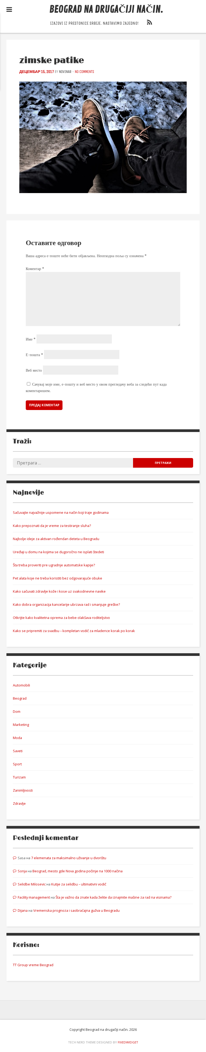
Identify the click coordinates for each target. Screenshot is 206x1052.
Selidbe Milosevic (32, 884)
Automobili (21, 685)
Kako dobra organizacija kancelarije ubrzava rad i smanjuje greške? (66, 604)
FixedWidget (128, 1042)
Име (30, 339)
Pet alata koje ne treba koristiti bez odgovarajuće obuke (57, 578)
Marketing (21, 724)
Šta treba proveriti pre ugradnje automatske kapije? (54, 565)
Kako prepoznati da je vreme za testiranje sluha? (52, 525)
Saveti (18, 750)
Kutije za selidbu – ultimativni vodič (78, 884)
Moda (17, 737)
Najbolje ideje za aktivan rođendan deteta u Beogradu (56, 538)
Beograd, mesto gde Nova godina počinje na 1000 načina (77, 871)
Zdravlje (19, 803)
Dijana (23, 910)
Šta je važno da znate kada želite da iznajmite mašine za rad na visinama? (113, 897)
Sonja (22, 871)
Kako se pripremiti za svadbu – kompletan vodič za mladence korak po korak (74, 630)
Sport (17, 764)
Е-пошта (34, 354)
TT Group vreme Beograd (33, 964)
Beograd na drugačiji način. (106, 9)
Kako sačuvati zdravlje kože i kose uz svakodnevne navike (59, 591)
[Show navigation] (9, 9)
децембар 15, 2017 (36, 71)
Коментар (35, 268)
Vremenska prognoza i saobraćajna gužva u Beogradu (76, 910)
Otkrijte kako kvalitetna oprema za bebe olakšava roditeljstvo (61, 617)
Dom (16, 711)
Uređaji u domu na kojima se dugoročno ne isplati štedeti (58, 551)
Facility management (34, 897)
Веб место (34, 370)
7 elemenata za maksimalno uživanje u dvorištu (68, 857)
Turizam (19, 777)
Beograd (20, 698)
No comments (84, 71)
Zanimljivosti (23, 790)
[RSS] (149, 23)
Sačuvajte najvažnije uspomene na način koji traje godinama (61, 512)
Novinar (65, 71)
